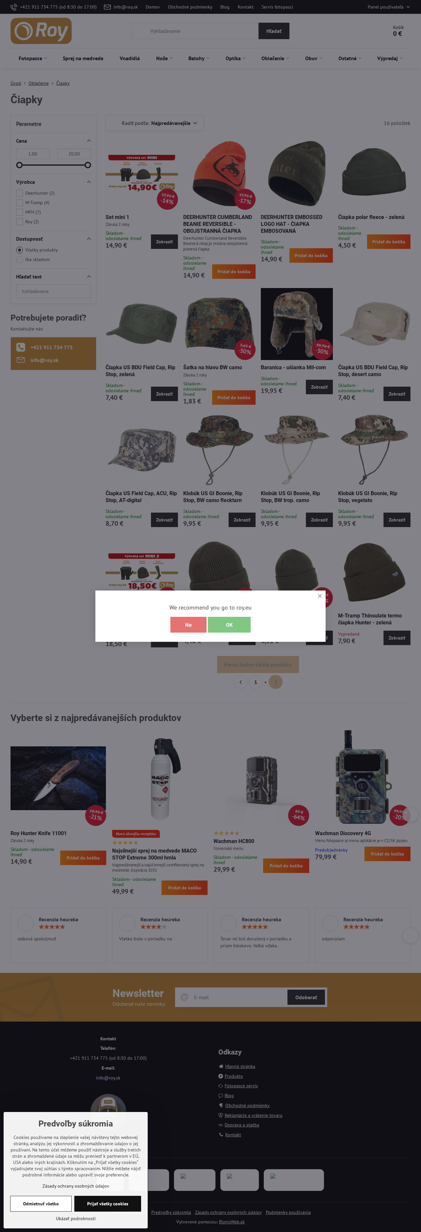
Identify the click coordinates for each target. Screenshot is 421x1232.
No (188, 624)
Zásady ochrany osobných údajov (75, 1186)
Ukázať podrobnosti (76, 1218)
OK (229, 624)
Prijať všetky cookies (107, 1204)
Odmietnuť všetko (41, 1204)
